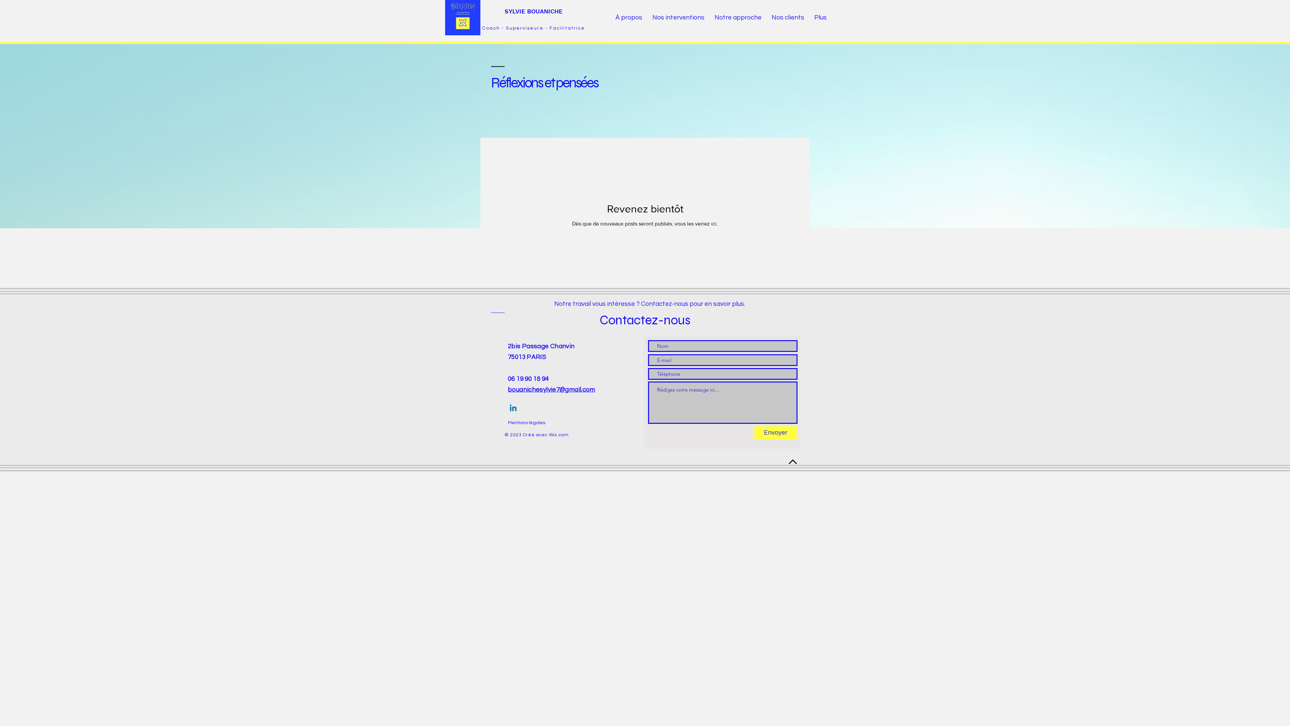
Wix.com (559, 435)
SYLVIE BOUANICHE (533, 11)
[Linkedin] (513, 408)
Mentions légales (526, 422)
